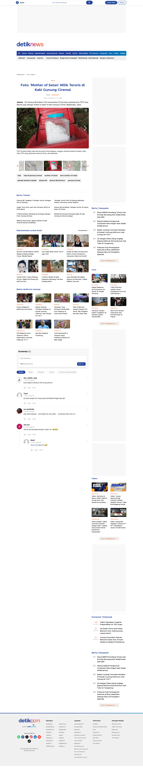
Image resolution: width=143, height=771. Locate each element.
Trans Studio (78, 740)
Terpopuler (31, 58)
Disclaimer (96, 743)
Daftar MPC (111, 2)
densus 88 (43, 180)
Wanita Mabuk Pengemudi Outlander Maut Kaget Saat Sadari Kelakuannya (111, 223)
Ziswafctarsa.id (79, 746)
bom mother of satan (68, 175)
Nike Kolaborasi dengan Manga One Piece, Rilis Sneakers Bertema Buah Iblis (80, 310)
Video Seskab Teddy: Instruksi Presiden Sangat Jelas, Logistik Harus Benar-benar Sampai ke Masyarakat (99, 527)
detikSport (49, 738)
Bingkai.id (77, 743)
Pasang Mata (78, 727)
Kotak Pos (96, 732)
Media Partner (97, 735)
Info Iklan (96, 738)
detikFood (62, 727)
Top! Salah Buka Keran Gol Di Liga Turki (52, 253)
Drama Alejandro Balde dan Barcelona (24, 308)
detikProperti (50, 746)
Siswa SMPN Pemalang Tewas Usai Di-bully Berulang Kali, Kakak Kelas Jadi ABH (111, 214)
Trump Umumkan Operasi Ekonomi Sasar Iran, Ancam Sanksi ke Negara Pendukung (112, 639)
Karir (94, 729)
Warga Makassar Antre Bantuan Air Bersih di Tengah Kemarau (98, 290)
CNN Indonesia (116, 724)
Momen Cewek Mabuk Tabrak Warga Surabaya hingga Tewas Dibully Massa (28, 254)
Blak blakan (83, 53)
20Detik (61, 738)
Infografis (103, 53)
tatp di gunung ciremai (33, 175)
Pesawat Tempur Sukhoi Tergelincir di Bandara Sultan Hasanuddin (99, 314)
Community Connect (80, 757)
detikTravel (62, 724)
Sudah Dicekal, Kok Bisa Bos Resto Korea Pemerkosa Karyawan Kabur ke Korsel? (77, 254)
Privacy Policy (97, 740)
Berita (30, 53)
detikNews (20, 74)
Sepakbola (49, 740)
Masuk (122, 2)
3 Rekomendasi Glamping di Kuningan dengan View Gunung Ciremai (33, 215)
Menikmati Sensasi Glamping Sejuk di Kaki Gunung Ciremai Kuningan (69, 215)
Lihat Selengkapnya (108, 260)
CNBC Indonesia (117, 727)
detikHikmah (63, 743)
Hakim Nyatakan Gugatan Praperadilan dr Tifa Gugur (111, 623)
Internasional (52, 53)
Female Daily (116, 735)
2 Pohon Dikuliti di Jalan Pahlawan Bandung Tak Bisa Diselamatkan (52, 279)
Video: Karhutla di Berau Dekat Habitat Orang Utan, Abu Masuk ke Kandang (99, 499)
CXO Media (115, 738)
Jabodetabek (40, 53)
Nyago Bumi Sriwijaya (68, 58)
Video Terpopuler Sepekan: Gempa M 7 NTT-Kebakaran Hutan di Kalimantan (118, 525)
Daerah (40, 58)
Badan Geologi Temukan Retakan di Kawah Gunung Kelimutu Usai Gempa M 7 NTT (43, 311)
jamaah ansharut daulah (27, 180)
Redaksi (95, 724)
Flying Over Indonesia (81, 749)
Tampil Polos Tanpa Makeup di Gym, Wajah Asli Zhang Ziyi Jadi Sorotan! (27, 279)
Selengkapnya (82, 230)
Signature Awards (79, 735)
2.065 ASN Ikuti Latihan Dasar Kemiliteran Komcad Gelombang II (118, 290)
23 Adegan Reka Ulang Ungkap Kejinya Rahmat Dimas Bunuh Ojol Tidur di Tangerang (111, 241)
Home (24, 53)
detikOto (49, 743)
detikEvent (77, 732)
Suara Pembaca (52, 58)
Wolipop (61, 732)
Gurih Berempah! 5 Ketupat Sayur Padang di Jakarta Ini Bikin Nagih (62, 336)
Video (116, 53)
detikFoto (62, 740)
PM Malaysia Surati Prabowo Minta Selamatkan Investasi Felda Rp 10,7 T (24, 336)
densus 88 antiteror (57, 180)
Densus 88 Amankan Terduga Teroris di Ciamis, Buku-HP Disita (71, 208)
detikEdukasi (50, 727)
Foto (111, 53)
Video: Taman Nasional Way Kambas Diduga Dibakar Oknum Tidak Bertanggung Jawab (118, 500)
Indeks (122, 53)
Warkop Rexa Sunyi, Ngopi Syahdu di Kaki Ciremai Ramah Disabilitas (32, 221)
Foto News (31, 74)
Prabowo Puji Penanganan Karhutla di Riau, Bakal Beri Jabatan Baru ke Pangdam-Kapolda (108, 251)
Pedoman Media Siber (100, 727)
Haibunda (115, 729)
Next (85, 128)
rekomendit (77, 754)
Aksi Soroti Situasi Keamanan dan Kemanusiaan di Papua (117, 314)
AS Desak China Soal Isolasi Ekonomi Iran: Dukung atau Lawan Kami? (111, 631)
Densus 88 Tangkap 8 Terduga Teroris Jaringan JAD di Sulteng (34, 201)
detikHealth (62, 729)
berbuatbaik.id (78, 724)
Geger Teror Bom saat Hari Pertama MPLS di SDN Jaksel (33, 208)
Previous (20, 128)
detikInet (49, 732)
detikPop (62, 746)
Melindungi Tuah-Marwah (88, 58)
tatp (19, 175)
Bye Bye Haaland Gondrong (41, 334)
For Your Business (79, 751)
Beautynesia (115, 732)
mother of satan (51, 175)
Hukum (61, 53)
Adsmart (21, 58)
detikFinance (50, 729)
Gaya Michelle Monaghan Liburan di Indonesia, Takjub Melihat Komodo (77, 279)
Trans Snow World (80, 738)
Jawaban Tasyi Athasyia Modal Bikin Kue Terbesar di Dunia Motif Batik (61, 310)
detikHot (48, 735)
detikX (68, 53)
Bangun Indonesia (107, 58)
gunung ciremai (74, 180)
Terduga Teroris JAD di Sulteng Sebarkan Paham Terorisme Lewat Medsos (69, 201)
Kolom (75, 53)
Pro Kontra (94, 53)
